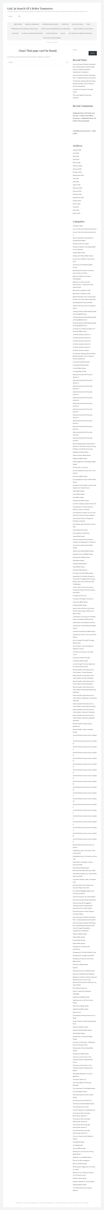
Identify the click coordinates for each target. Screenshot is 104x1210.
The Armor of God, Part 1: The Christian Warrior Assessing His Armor (83, 1059)
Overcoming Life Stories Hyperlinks (84, 900)
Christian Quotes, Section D (82, 341)
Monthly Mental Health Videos (83, 28)
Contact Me (65, 24)
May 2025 (76, 181)
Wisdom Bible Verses (80, 1178)
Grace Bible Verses (79, 536)
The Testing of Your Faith (81, 1107)
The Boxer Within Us (79, 1079)
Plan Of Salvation (51, 33)
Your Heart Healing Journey (52, 38)
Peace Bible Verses (79, 937)
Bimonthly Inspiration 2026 (81, 293)
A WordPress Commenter (81, 131)
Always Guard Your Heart (81, 244)
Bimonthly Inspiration (32, 24)
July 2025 (76, 178)
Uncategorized (77, 1145)
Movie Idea (15, 33)
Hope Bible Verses (79, 567)
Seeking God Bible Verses (81, 997)
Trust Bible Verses (78, 1142)
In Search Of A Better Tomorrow (83, 599)
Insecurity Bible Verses (80, 602)
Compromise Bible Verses (81, 362)
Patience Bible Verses (80, 934)
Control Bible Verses (79, 368)
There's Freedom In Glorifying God (84, 1110)
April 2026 (76, 159)
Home (88, 24)
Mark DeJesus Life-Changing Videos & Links (24, 28)
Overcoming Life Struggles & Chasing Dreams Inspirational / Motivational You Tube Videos (83, 905)
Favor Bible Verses (79, 494)
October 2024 (77, 194)
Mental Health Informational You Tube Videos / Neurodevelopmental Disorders (84, 689)
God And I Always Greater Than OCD (84, 504)
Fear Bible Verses (78, 497)
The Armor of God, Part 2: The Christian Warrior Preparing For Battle (83, 1068)
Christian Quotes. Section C (82, 347)
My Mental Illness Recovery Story (32, 33)
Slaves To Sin (77, 1012)
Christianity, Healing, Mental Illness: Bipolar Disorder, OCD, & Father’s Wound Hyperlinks (84, 83)
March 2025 (76, 185)
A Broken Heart (78, 226)
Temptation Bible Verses (81, 1054)
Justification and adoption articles (84, 622)
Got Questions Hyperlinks (81, 533)
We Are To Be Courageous (81, 1160)
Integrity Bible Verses (80, 605)
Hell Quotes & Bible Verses (81, 557)
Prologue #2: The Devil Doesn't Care (84, 952)
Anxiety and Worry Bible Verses (83, 256)
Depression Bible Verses (80, 452)
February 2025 (77, 188)
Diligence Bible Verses (80, 458)
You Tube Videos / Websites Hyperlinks (80, 33)
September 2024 (78, 197)
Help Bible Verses (78, 560)
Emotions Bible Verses (80, 476)
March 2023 (76, 213)
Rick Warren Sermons (80, 988)
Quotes (63, 33)
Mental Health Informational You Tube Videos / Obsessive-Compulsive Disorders (85, 698)
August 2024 (77, 200)
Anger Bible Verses (79, 252)
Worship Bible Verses (79, 1184)
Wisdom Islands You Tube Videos (83, 1181)
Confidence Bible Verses (81, 365)
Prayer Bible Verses (79, 943)
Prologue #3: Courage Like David (83, 955)
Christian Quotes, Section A (82, 334)
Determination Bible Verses (82, 455)
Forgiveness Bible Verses (81, 500)
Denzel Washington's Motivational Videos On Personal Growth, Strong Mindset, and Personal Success (84, 446)
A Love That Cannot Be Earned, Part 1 (85, 229)
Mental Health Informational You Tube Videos (55, 28)
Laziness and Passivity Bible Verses (84, 631)
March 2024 (76, 204)
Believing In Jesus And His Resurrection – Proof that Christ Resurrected (83, 284)
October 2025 (77, 172)
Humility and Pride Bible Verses (83, 573)
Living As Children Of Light (81, 657)
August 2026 (77, 150)
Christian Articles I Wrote (50, 24)
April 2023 (76, 210)
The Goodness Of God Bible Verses (84, 1088)
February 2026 (77, 166)
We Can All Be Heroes (80, 1163)
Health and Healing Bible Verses (83, 551)
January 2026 (77, 169)
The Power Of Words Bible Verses (83, 1103)
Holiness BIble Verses (80, 563)
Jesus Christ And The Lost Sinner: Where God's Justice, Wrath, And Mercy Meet (83, 611)
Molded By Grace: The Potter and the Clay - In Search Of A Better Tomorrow (84, 115)
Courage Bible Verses (80, 371)
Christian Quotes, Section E (82, 344)
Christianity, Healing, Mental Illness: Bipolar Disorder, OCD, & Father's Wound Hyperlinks (84, 356)
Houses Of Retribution (80, 570)
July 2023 (76, 207)
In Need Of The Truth (79, 595)
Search (75, 50)
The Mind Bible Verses (80, 1091)
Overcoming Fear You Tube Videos (84, 897)
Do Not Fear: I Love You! (80, 467)
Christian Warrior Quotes (81, 350)
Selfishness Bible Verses (80, 1009)
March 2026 (76, 162)
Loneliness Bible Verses (80, 661)
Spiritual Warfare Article (80, 1027)
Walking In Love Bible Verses (82, 1157)
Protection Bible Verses (80, 964)
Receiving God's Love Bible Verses (84, 971)
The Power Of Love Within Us (82, 1100)
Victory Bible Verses (79, 1148)
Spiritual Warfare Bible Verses (82, 1030)
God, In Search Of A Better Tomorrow (30, 8)
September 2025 (78, 175)
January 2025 (77, 191)
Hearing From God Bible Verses (83, 554)
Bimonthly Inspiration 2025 (81, 290)
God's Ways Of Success (80, 530)
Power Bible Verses (79, 940)
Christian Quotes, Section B (82, 337)
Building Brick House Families (82, 302)
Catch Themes (84, 1203)
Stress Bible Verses (79, 1033)
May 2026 (76, 156)
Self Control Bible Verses (81, 1006)
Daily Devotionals (77, 24)
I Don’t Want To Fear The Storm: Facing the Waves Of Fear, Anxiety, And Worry (84, 590)
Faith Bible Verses (78, 491)
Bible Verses (18, 24)
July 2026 (76, 153)
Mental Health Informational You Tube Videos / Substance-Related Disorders (83, 718)
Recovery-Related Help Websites (83, 974)
